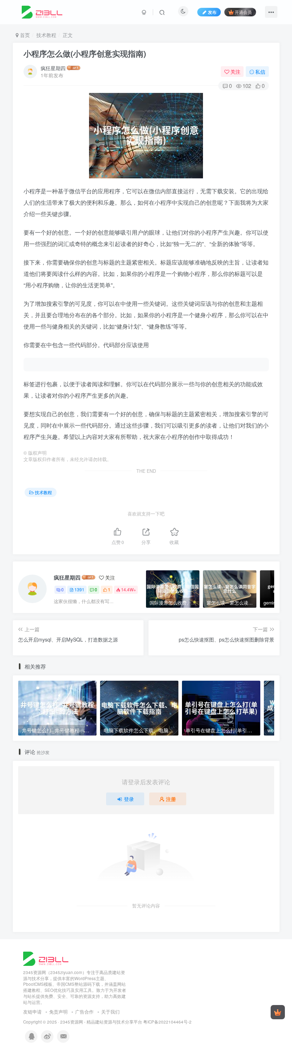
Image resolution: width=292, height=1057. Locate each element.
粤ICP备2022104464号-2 (167, 1022)
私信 (260, 71)
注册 (171, 798)
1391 (79, 589)
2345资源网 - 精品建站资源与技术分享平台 (101, 1022)
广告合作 (84, 1011)
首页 (24, 34)
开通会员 (243, 12)
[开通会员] (278, 1012)
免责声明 (58, 1011)
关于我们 (110, 1011)
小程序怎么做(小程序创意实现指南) (85, 53)
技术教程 (46, 34)
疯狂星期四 (53, 68)
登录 (129, 798)
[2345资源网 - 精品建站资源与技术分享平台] (45, 957)
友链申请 (32, 1011)
